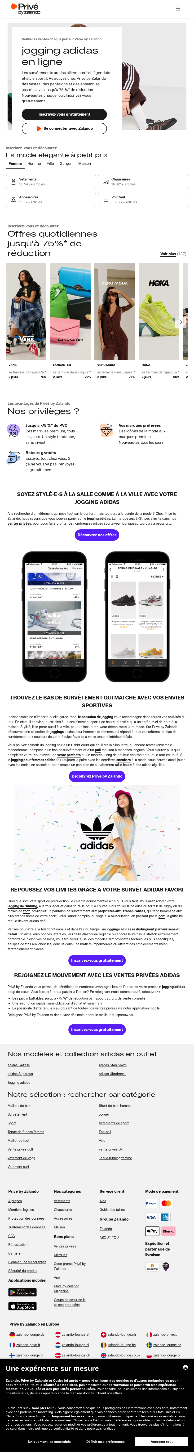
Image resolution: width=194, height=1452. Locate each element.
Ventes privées (65, 1246)
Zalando (106, 1229)
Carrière (14, 1253)
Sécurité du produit (22, 1271)
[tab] (15, 164)
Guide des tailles (112, 1210)
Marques (60, 1255)
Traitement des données (26, 1227)
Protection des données (26, 1219)
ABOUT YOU (109, 1238)
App (57, 1278)
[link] (51, 182)
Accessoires (63, 1219)
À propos (15, 1201)
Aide (103, 1201)
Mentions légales (21, 1210)
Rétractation (17, 1245)
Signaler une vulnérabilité (27, 1262)
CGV (11, 1236)
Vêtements (62, 1201)
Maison (59, 1227)
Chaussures (63, 1210)
